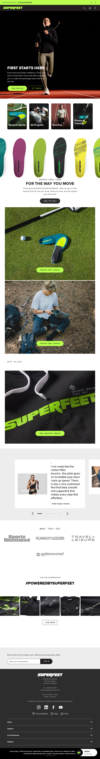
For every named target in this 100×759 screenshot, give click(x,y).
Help (56, 714)
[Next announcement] (96, 2)
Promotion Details (58, 753)
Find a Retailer (42, 714)
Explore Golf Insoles (50, 270)
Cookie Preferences (71, 753)
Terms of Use (58, 751)
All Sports (37, 88)
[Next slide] (67, 514)
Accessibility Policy (48, 751)
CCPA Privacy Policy (25, 751)
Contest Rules (27, 753)
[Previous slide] (32, 514)
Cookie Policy (37, 751)
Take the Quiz (50, 201)
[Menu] (95, 7)
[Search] (84, 7)
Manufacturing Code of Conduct (42, 753)
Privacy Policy (14, 751)
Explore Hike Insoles (50, 343)
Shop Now (25, 2)
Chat (66, 714)
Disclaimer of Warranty (70, 751)
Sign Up (46, 661)
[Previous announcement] (91, 2)
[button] (89, 7)
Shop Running (17, 88)
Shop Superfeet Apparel (50, 433)
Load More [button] (50, 622)
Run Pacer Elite (27, 491)
